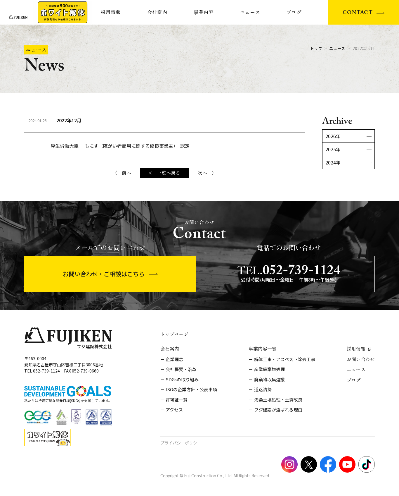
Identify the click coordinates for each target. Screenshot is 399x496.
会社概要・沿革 (181, 369)
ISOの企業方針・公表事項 (191, 389)
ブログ (294, 12)
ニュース (250, 12)
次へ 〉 (207, 173)
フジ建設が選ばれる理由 (278, 409)
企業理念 (174, 359)
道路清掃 (263, 389)
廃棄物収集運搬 (269, 379)
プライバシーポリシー (180, 443)
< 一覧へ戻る (164, 173)
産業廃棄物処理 (269, 369)
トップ (316, 48)
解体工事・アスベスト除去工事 (284, 359)
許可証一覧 (177, 400)
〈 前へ (121, 173)
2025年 (333, 149)
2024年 (333, 162)
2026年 (333, 136)
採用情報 (111, 12)
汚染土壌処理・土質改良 (278, 400)
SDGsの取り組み (182, 379)
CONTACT (358, 13)
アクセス (174, 409)
